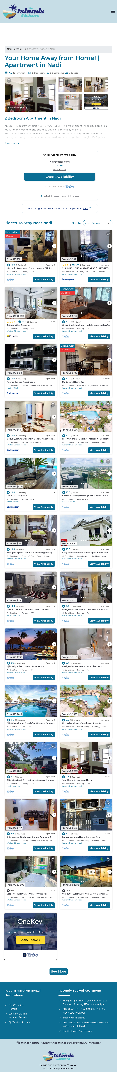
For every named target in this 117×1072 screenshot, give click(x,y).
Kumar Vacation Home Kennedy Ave (81, 837)
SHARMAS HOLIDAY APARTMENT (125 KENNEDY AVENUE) (84, 1011)
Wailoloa (16, 388)
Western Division (38, 49)
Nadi (52, 49)
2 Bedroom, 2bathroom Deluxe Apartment (29, 837)
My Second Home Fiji (73, 382)
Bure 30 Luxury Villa (17, 495)
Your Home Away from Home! (77, 780)
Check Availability (60, 177)
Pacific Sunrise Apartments (21, 382)
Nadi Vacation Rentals (16, 1007)
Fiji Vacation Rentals (19, 1022)
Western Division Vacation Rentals (18, 1015)
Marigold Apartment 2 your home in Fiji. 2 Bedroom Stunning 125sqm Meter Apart (85, 1002)
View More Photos (18, 107)
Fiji (24, 49)
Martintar (16, 615)
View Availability (43, 279)
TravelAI (72, 1065)
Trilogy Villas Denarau (18, 325)
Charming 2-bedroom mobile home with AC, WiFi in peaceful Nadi (86, 1024)
